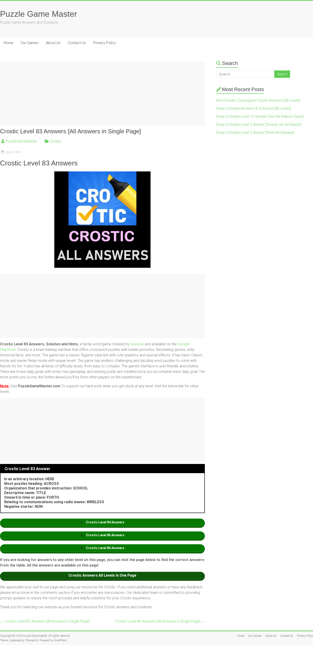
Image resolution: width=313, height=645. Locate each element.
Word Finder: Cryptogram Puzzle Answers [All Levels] (258, 100)
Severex (137, 344)
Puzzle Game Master (38, 14)
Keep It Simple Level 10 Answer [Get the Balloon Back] (260, 116)
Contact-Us (77, 43)
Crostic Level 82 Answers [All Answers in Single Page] (45, 621)
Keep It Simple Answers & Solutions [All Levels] (253, 108)
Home (8, 43)
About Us (53, 43)
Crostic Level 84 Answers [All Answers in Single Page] (160, 621)
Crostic (55, 141)
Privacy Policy (104, 43)
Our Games (29, 43)
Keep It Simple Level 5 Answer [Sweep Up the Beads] (258, 124)
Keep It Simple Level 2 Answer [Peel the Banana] (255, 132)
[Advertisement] (102, 93)
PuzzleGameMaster (21, 141)
